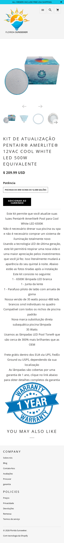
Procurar (7, 479)
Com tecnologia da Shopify (15, 535)
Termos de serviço (11, 519)
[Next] (40, 106)
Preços (6, 497)
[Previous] (24, 106)
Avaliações (8, 473)
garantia (7, 484)
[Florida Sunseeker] (16, 21)
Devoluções (8, 508)
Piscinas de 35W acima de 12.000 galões (25, 189)
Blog (5, 463)
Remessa (7, 513)
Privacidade (8, 503)
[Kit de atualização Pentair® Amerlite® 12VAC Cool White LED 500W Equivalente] (32, 74)
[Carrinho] (57, 10)
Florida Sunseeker (18, 530)
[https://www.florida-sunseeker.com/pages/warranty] (32, 423)
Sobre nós (7, 457)
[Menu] (42, 10)
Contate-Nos (9, 468)
